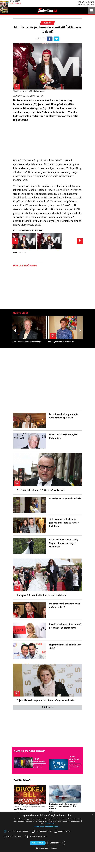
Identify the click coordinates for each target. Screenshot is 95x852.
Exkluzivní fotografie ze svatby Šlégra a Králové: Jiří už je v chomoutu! (63, 543)
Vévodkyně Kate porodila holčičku (65, 498)
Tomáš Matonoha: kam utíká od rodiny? (26, 342)
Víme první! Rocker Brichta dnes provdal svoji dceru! (42, 595)
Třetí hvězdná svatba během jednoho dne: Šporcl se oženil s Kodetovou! (64, 523)
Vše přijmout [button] (37, 843)
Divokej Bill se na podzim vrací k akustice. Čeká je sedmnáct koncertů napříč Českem (29, 807)
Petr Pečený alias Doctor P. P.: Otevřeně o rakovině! (40, 490)
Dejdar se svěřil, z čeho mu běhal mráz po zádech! (65, 606)
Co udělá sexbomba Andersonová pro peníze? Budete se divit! (65, 626)
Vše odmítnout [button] (56, 843)
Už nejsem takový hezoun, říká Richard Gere (63, 436)
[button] (47, 826)
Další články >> (47, 707)
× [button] (92, 814)
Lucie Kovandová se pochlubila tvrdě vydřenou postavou (64, 416)
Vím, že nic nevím (74, 759)
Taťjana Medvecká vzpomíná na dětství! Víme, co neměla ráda (46, 700)
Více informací (50, 823)
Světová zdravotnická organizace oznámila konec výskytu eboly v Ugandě (63, 806)
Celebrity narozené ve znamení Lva (61, 342)
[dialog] (47, 832)
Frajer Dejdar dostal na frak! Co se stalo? (65, 647)
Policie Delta (39, 760)
